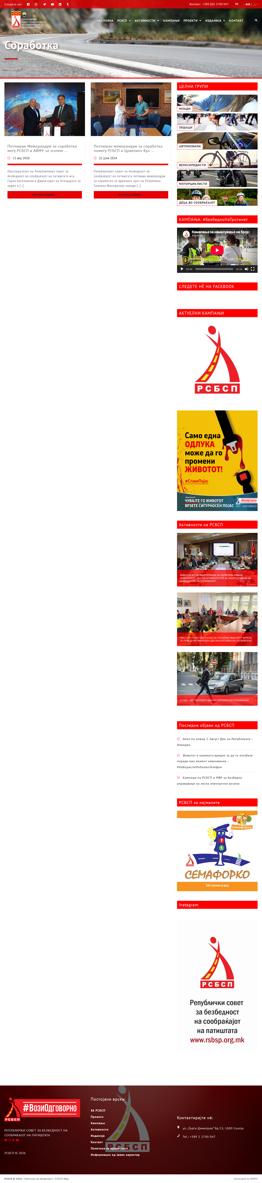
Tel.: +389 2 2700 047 (199, 1137)
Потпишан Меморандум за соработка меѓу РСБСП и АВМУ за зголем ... (42, 148)
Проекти (191, 20)
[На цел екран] (253, 269)
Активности (145, 20)
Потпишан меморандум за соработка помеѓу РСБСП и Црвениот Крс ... (128, 148)
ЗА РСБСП (98, 1110)
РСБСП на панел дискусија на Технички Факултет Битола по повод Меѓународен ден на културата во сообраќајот (216, 639)
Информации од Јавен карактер (115, 1155)
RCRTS (254, 1178)
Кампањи (171, 20)
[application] (217, 250)
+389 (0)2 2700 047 (216, 4)
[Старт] (182, 269)
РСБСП (122, 20)
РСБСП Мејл (62, 1178)
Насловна (105, 20)
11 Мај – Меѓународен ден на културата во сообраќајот (214, 700)
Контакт (236, 20)
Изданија (213, 20)
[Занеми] (246, 269)
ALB (248, 4)
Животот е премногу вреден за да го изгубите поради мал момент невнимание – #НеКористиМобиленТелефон (215, 761)
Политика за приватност (109, 1148)
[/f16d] (37, 4)
